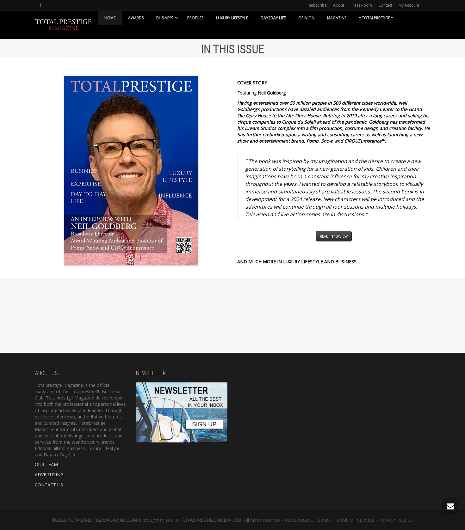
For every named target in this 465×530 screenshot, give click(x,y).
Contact (385, 5)
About (338, 5)
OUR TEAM (46, 464)
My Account (409, 5)
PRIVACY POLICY (395, 520)
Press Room (361, 5)
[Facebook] (40, 5)
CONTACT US (49, 485)
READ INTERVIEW (334, 236)
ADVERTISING (49, 475)
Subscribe (318, 5)
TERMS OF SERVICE (354, 520)
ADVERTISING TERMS (307, 520)
